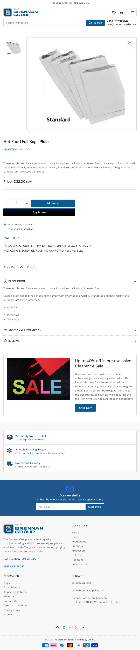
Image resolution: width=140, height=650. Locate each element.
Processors (79, 550)
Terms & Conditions (15, 605)
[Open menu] (133, 12)
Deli (74, 537)
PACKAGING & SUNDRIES (18, 246)
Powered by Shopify (85, 639)
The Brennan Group (63, 639)
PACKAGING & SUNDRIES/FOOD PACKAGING (64, 246)
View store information (20, 228)
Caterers (77, 555)
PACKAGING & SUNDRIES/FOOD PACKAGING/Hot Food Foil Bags (43, 250)
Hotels (75, 532)
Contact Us (10, 601)
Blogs (6, 583)
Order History (11, 587)
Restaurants (79, 541)
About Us (9, 596)
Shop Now (85, 408)
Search (97, 22)
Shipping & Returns (15, 592)
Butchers (77, 546)
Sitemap (8, 614)
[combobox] (54, 22)
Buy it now (39, 212)
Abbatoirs (77, 559)
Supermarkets (80, 564)
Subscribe (94, 507)
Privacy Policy (11, 610)
